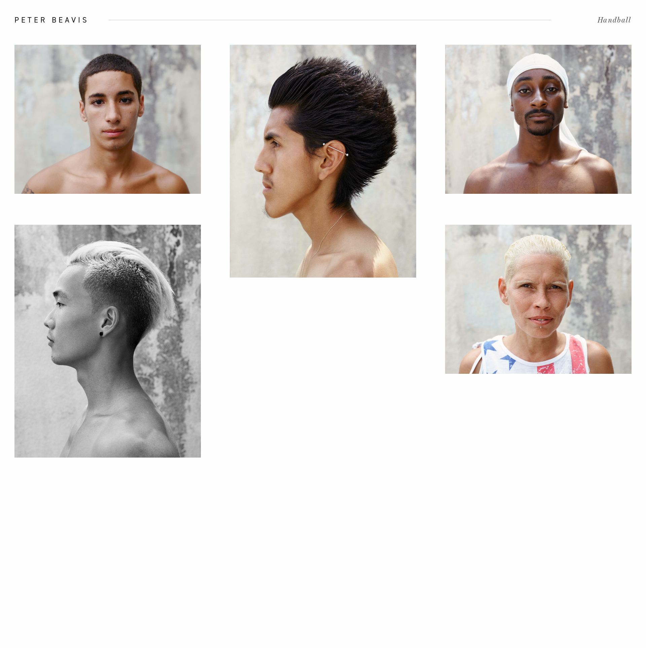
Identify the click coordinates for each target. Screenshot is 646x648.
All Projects (12, 324)
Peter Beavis (51, 20)
